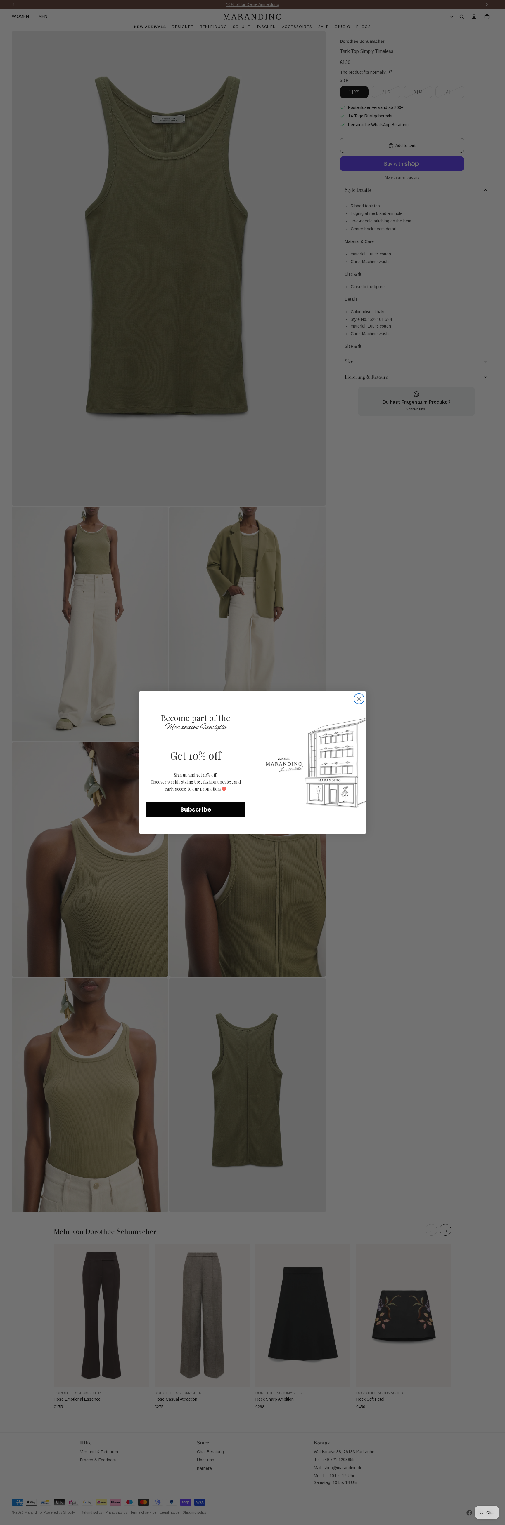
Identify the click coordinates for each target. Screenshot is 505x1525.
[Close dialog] (359, 699)
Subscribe (195, 809)
